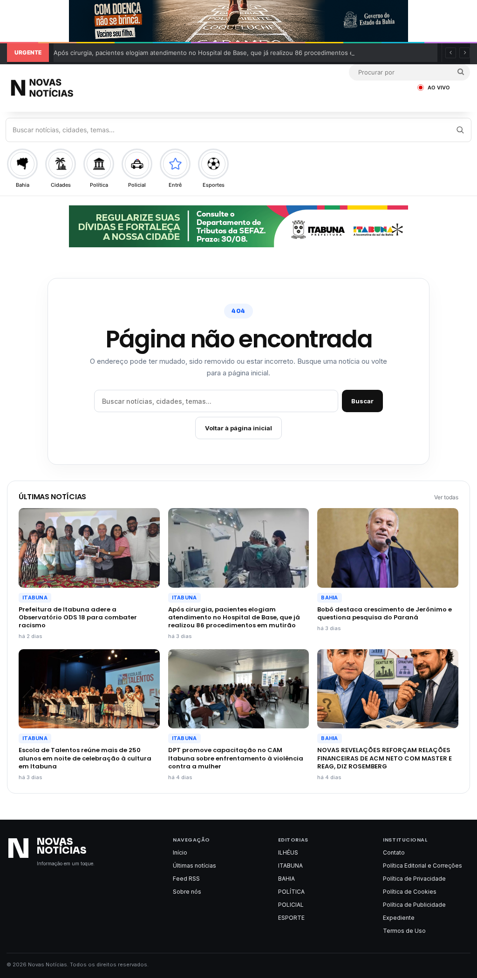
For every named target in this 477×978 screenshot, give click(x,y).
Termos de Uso (404, 930)
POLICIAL (291, 904)
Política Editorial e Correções (422, 865)
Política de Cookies (409, 891)
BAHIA (329, 597)
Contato (394, 852)
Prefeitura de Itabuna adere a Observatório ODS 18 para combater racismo (78, 617)
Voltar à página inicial (238, 428)
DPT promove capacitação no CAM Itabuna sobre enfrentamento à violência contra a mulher (235, 758)
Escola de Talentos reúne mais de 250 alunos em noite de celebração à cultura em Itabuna (85, 758)
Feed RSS (186, 878)
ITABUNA (35, 597)
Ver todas (446, 497)
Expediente (399, 917)
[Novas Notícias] (65, 87)
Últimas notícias (194, 865)
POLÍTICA (291, 891)
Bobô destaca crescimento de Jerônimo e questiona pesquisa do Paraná (384, 613)
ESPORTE (291, 917)
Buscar (362, 401)
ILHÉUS (288, 852)
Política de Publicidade (414, 904)
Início (180, 852)
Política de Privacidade (414, 878)
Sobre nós (187, 891)
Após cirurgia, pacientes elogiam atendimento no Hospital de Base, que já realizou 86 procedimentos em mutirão (218, 52)
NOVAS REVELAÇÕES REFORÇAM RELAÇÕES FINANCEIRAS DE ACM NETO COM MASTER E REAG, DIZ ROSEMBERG (384, 758)
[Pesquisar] (460, 130)
